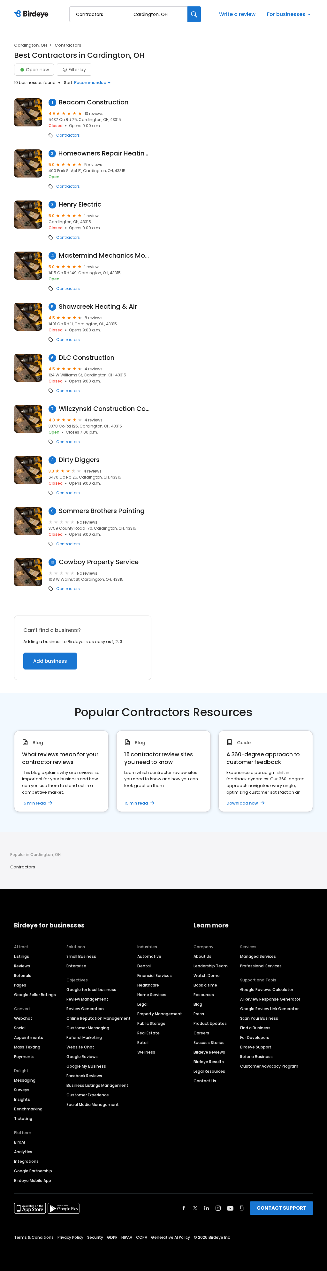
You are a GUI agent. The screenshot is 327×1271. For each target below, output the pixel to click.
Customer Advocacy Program (269, 1066)
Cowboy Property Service (99, 562)
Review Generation (85, 1008)
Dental (144, 966)
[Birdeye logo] (32, 14)
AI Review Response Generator (270, 999)
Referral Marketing (84, 1037)
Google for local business (91, 989)
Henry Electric (80, 204)
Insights (22, 1099)
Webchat (23, 1018)
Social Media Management (92, 1104)
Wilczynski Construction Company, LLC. (105, 409)
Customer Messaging (87, 1028)
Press (199, 1014)
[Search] (194, 14)
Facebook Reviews (84, 1075)
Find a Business (255, 1028)
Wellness (146, 1052)
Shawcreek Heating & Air (98, 307)
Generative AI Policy (170, 1237)
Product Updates (210, 1023)
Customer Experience (87, 1095)
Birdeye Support (255, 1047)
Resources (204, 994)
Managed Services (258, 956)
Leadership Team (211, 966)
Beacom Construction (93, 102)
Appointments (28, 1037)
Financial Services (154, 975)
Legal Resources (209, 1071)
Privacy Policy (70, 1237)
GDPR (112, 1237)
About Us (202, 956)
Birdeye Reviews (209, 1052)
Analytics (23, 1151)
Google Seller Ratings (35, 994)
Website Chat (80, 1047)
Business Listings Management (97, 1085)
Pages (20, 985)
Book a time (205, 985)
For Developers (254, 1037)
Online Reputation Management (98, 1018)
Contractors (68, 135)
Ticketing (23, 1118)
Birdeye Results (209, 1061)
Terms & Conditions (34, 1237)
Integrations (26, 1161)
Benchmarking (28, 1109)
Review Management (87, 999)
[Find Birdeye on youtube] (230, 1208)
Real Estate (148, 1033)
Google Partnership (33, 1171)
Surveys (21, 1090)
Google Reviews (82, 1056)
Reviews (22, 966)
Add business (50, 661)
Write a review (237, 14)
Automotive (149, 956)
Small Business (81, 956)
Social (20, 1028)
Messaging (24, 1080)
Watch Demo (207, 975)
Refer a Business (256, 1056)
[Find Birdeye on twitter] (195, 1208)
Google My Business (86, 1066)
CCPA (141, 1237)
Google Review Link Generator (269, 1008)
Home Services (151, 994)
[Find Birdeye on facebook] (183, 1208)
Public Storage (151, 1023)
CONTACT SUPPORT (281, 1208)
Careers (201, 1033)
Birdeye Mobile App (32, 1180)
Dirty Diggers (79, 460)
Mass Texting (27, 1047)
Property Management (159, 1014)
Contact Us (205, 1081)
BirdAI (19, 1142)
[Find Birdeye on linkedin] (206, 1208)
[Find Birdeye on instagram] (218, 1208)
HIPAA (126, 1237)
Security (95, 1237)
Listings (21, 956)
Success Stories (209, 1042)
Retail (142, 1042)
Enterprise (76, 966)
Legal (142, 1004)
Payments (24, 1056)
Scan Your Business (259, 1018)
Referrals (22, 975)
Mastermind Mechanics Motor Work (105, 256)
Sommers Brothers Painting (102, 511)
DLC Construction (86, 358)
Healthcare (148, 985)
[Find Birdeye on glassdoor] (242, 1208)
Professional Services (261, 966)
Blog (198, 1004)
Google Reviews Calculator (266, 989)
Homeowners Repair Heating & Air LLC (104, 153)
